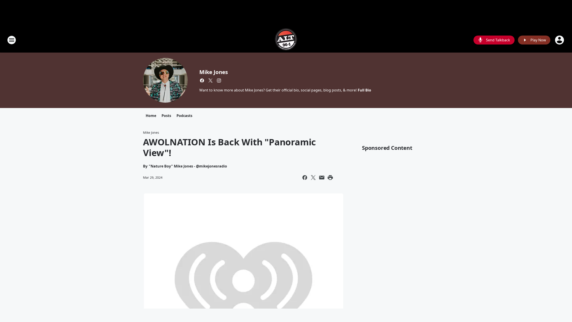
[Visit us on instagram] (219, 80)
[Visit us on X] (210, 80)
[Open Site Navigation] (11, 40)
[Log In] (560, 40)
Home (151, 115)
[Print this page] (330, 177)
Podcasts (184, 115)
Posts (166, 115)
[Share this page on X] (313, 177)
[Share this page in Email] (322, 177)
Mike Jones (213, 72)
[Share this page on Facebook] (305, 177)
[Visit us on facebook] (202, 80)
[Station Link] (286, 40)
